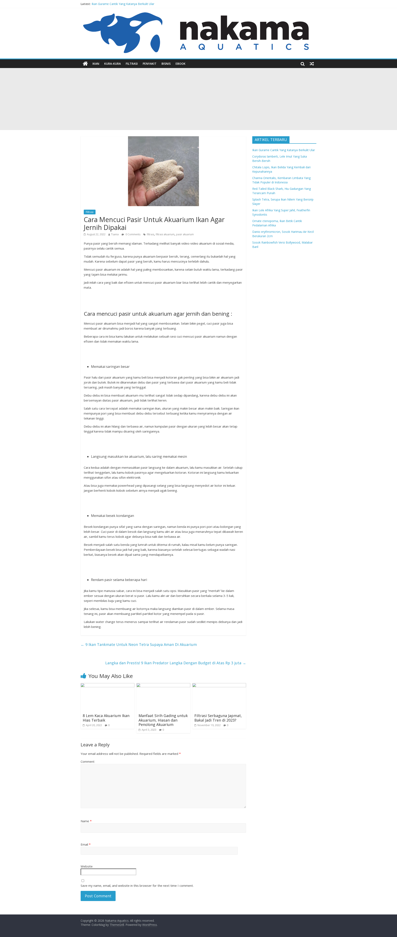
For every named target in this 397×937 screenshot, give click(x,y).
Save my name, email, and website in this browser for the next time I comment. (137, 885)
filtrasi (150, 234)
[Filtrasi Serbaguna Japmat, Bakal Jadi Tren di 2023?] (219, 685)
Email (86, 844)
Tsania (115, 234)
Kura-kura (112, 64)
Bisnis (166, 64)
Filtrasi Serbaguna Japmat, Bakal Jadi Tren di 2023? (218, 718)
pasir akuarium (185, 234)
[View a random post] (311, 63)
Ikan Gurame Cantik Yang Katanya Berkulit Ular (123, 4)
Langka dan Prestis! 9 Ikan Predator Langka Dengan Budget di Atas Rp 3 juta (175, 662)
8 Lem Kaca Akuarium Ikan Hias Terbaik (106, 718)
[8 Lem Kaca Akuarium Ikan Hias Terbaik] (107, 685)
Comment (87, 761)
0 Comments (132, 234)
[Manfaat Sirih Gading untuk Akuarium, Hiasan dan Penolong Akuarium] (163, 685)
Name (86, 821)
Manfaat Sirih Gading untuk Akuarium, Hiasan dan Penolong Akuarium (163, 720)
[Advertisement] (198, 99)
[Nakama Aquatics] (85, 63)
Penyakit (150, 64)
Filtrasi (132, 64)
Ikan (95, 64)
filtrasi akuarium (165, 234)
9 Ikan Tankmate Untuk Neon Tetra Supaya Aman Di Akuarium (139, 644)
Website (87, 866)
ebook (180, 64)
